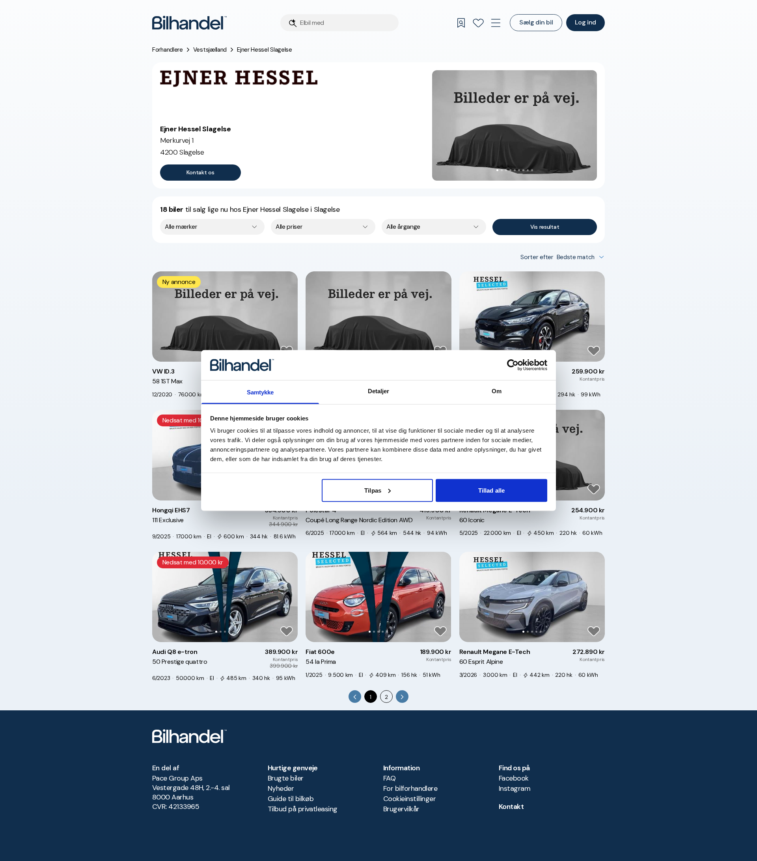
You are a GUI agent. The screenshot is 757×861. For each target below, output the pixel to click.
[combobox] (212, 227)
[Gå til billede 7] (523, 170)
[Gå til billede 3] (506, 170)
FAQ (389, 778)
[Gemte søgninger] (461, 23)
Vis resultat (544, 226)
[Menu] (495, 23)
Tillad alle (491, 490)
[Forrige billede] (442, 125)
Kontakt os (200, 172)
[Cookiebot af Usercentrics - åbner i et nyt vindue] (512, 365)
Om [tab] (497, 391)
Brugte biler (286, 778)
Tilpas (372, 490)
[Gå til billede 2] (502, 170)
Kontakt (511, 806)
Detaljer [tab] (379, 391)
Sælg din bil (536, 22)
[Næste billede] (587, 125)
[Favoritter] (478, 23)
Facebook (514, 778)
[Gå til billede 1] (497, 170)
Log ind (585, 22)
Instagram (514, 788)
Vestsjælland (210, 50)
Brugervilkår (401, 809)
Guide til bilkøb (290, 798)
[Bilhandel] (189, 23)
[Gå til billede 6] (519, 170)
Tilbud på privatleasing (302, 809)
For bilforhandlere (410, 788)
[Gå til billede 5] (515, 170)
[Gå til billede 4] (510, 170)
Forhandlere (167, 50)
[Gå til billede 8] (528, 170)
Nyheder (281, 788)
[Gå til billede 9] (532, 170)
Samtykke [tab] (260, 392)
